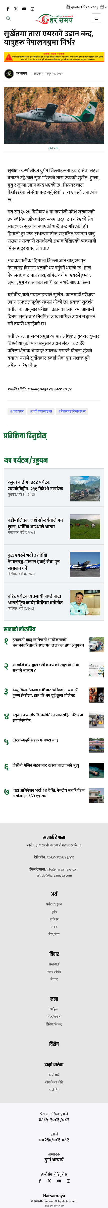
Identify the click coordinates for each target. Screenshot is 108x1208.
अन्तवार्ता (54, 964)
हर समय (21, 73)
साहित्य (54, 1009)
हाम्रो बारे (54, 1075)
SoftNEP (58, 1205)
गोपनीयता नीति (54, 1082)
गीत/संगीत (54, 1017)
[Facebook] (7, 9)
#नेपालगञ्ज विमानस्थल (72, 411)
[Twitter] (16, 9)
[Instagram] (32, 9)
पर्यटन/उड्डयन (54, 904)
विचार (54, 979)
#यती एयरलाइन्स (41, 411)
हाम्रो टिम (54, 1090)
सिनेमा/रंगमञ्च (54, 1024)
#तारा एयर (17, 411)
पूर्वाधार (54, 919)
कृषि (54, 912)
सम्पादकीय (54, 972)
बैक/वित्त (54, 934)
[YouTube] (24, 9)
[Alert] (54, 57)
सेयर (54, 927)
